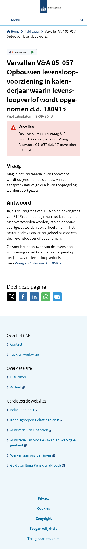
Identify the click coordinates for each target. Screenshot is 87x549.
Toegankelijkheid (43, 529)
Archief (15, 387)
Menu (15, 20)
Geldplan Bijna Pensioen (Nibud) (35, 465)
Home (15, 31)
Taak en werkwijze (24, 354)
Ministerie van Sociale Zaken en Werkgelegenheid (43, 442)
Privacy (43, 498)
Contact (16, 344)
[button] (22, 52)
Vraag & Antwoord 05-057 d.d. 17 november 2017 (47, 144)
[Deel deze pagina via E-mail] (57, 296)
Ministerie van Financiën (29, 430)
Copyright (44, 518)
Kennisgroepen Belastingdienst (34, 420)
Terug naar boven (41, 539)
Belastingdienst (22, 410)
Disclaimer (18, 377)
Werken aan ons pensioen (30, 455)
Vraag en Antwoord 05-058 (36, 263)
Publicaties (32, 31)
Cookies (43, 508)
